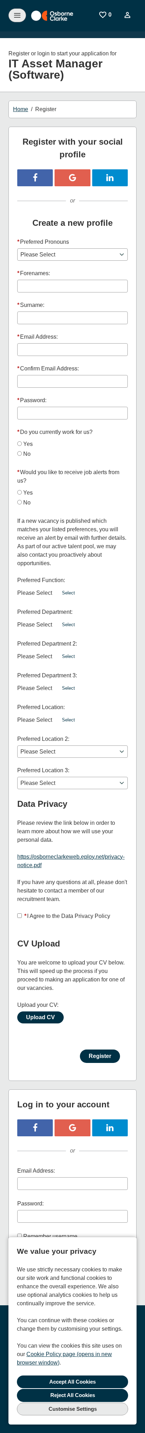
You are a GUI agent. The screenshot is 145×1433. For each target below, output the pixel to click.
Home (20, 109)
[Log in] (127, 15)
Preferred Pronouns (43, 242)
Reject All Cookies (72, 1395)
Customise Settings (73, 1409)
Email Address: (37, 337)
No (27, 454)
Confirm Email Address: (48, 368)
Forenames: (33, 273)
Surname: (30, 305)
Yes (28, 444)
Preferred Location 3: (43, 770)
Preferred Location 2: (43, 739)
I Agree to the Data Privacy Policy (67, 916)
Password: (31, 400)
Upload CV (40, 1017)
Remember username (50, 1236)
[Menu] (17, 15)
